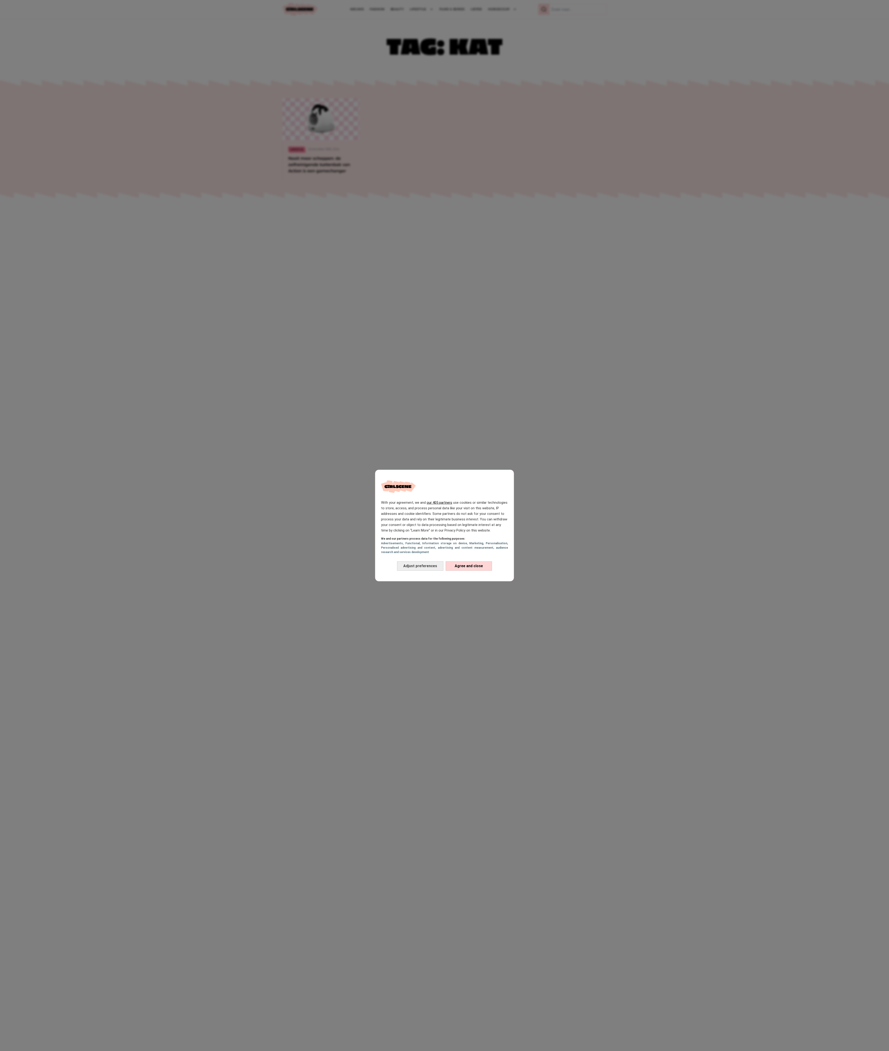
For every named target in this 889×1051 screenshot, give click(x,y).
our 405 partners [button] (439, 502)
